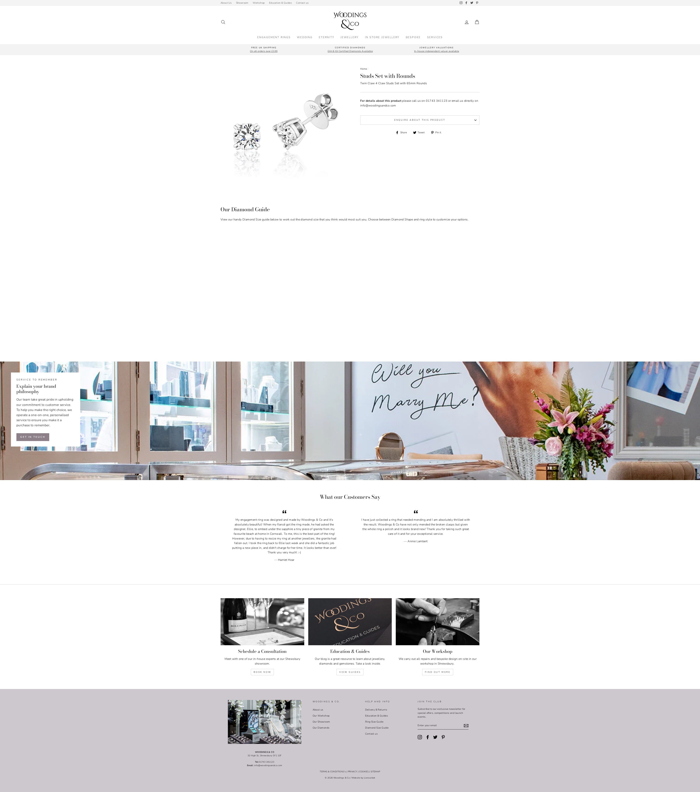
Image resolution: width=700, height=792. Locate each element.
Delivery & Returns (376, 709)
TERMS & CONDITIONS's (333, 771)
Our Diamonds (321, 727)
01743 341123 (437, 101)
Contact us (302, 3)
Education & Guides (280, 3)
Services (435, 37)
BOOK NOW (262, 672)
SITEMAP (375, 771)
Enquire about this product (419, 120)
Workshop (259, 3)
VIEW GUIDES (350, 672)
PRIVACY (352, 771)
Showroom (242, 3)
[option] (264, 49)
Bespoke (413, 37)
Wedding (305, 37)
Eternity (326, 37)
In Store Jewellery (382, 37)
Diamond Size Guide (376, 727)
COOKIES (364, 771)
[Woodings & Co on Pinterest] (443, 737)
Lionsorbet (369, 777)
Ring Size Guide (374, 721)
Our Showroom (321, 721)
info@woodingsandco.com (378, 106)
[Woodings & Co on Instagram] (420, 737)
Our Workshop (321, 715)
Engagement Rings (274, 37)
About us (318, 709)
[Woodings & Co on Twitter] (435, 737)
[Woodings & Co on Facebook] (427, 737)
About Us (226, 3)
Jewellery (350, 37)
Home (363, 69)
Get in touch (32, 437)
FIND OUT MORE (437, 672)
